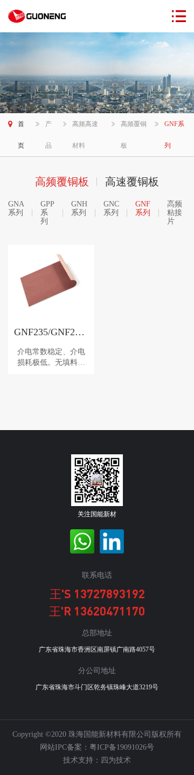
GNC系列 (111, 208)
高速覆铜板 (132, 182)
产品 (48, 134)
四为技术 (116, 760)
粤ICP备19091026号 (121, 747)
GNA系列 (16, 208)
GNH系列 (79, 208)
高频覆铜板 (134, 134)
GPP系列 (47, 212)
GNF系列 (174, 134)
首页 (21, 134)
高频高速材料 (85, 134)
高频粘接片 (174, 212)
